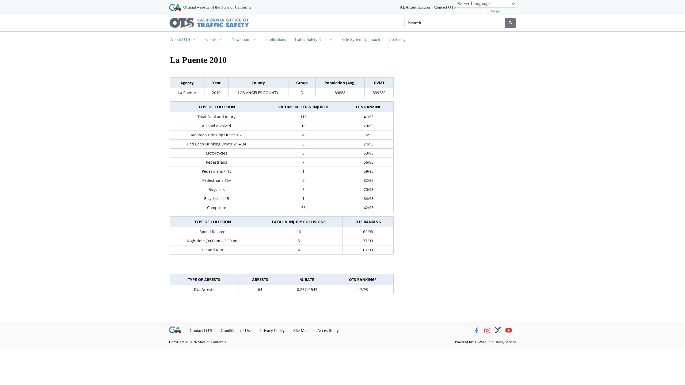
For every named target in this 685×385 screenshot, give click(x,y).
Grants (211, 39)
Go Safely (397, 39)
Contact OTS (445, 7)
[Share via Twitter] (497, 331)
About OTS (180, 39)
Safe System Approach (360, 39)
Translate (508, 11)
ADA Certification (415, 7)
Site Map (301, 330)
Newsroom (241, 39)
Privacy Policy (272, 330)
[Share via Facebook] (476, 331)
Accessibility (328, 330)
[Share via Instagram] (487, 331)
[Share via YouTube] (508, 331)
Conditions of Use (236, 330)
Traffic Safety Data (311, 39)
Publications (275, 39)
